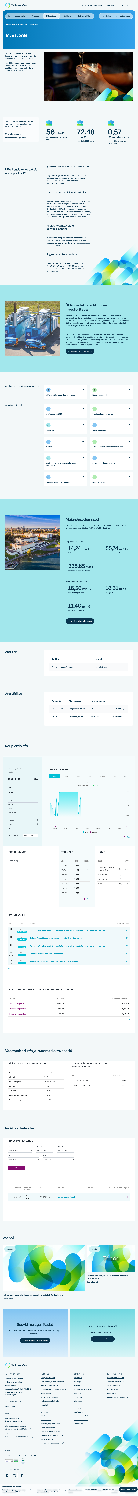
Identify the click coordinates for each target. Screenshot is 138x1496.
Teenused (35, 16)
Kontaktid (110, 5)
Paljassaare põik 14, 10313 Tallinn (17, 1437)
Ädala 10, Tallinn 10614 (13, 1421)
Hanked (77, 1386)
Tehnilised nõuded (114, 1382)
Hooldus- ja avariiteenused (51, 1443)
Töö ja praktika (84, 16)
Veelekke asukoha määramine (52, 1435)
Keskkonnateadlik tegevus (83, 1416)
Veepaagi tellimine (48, 1428)
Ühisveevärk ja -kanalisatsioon (52, 1382)
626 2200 (14, 1386)
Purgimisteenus (47, 1439)
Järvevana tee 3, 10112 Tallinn (16, 1429)
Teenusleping (46, 1393)
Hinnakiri (44, 1405)
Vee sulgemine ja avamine (50, 1431)
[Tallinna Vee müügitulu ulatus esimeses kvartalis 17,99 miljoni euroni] (44, 1268)
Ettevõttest (51, 16)
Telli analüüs (116, 709)
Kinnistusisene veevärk (49, 1386)
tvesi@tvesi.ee (16, 1382)
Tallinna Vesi (10, 25)
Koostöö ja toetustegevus (84, 1389)
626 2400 (14, 1406)
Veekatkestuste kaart (115, 1378)
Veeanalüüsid (46, 1420)
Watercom (78, 1401)
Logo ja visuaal (113, 1389)
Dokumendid (112, 1393)
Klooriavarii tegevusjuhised (117, 1397)
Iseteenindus (125, 16)
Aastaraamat (112, 1386)
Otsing (108, 16)
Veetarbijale (20, 16)
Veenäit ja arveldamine (49, 1397)
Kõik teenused (46, 1416)
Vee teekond (78, 1412)
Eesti (123, 5)
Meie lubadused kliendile (50, 1401)
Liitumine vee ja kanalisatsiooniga (53, 1389)
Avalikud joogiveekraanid (50, 1424)
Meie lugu (77, 1382)
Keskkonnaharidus (81, 1420)
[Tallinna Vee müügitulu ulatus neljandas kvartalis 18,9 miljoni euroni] (111, 1258)
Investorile (78, 1378)
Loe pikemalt (8, 1298)
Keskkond (67, 16)
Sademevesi (78, 1424)
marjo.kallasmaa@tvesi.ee (15, 138)
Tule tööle (77, 1393)
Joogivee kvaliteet (48, 1378)
